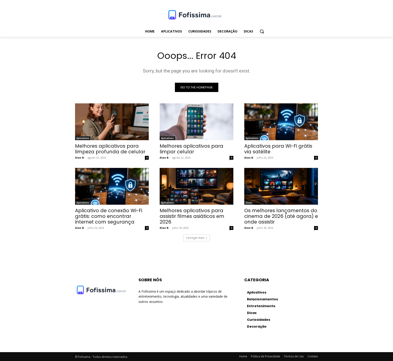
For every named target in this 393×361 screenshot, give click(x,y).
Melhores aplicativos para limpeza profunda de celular (110, 149)
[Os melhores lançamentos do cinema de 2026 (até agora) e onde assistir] (281, 186)
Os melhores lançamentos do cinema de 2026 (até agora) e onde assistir (281, 216)
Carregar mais (195, 238)
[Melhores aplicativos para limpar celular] (196, 121)
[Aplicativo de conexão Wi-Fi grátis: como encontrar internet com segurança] (112, 186)
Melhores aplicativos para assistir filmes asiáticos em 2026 (192, 216)
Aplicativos (82, 138)
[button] (261, 31)
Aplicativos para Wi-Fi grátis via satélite (278, 149)
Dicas (249, 202)
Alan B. (79, 157)
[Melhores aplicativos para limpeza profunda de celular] (112, 121)
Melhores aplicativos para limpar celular (191, 149)
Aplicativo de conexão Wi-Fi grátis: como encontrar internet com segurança (108, 216)
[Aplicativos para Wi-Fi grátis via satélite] (281, 121)
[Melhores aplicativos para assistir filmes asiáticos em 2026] (196, 186)
